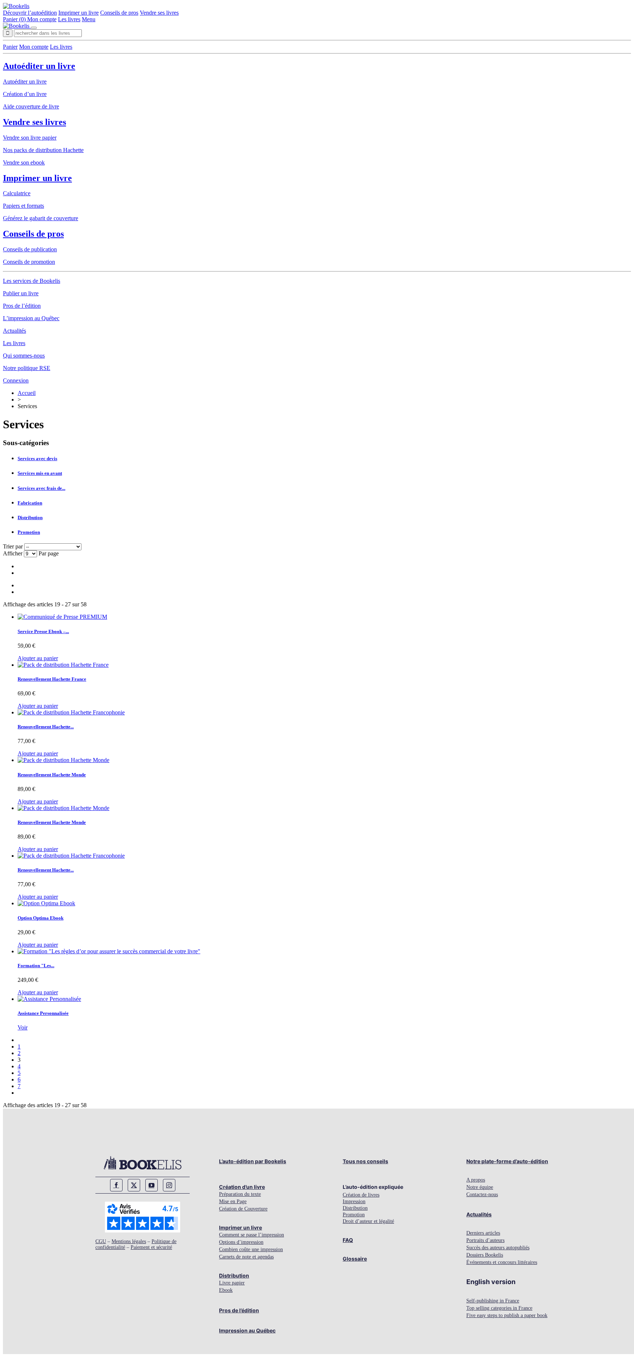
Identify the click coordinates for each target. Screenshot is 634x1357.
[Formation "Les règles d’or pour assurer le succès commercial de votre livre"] (109, 951)
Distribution (30, 517)
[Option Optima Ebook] (46, 903)
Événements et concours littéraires (501, 1262)
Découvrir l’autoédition (30, 13)
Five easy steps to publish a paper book (506, 1315)
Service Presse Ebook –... (43, 631)
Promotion (29, 532)
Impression (354, 1201)
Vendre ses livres (159, 13)
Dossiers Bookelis (484, 1255)
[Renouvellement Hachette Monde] (63, 760)
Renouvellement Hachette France (52, 679)
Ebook (226, 1290)
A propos (475, 1180)
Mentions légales (129, 1241)
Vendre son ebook (24, 162)
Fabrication (30, 503)
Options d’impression (241, 1242)
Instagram (169, 1185)
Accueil (27, 393)
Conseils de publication (30, 249)
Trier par (13, 546)
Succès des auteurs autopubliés (497, 1247)
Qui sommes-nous (24, 355)
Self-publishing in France (492, 1301)
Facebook (116, 1185)
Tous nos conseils (365, 1161)
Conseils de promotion (29, 262)
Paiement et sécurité (151, 1247)
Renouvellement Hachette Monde (52, 774)
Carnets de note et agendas (246, 1257)
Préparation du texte (240, 1194)
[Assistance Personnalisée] (49, 999)
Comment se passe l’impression (251, 1235)
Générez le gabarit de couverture (40, 218)
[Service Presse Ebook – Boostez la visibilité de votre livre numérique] (62, 617)
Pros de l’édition (22, 306)
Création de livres (361, 1195)
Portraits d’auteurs (485, 1240)
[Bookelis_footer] (142, 1163)
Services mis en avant (40, 473)
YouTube (151, 1185)
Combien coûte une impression (251, 1249)
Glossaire (355, 1259)
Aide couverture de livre (31, 106)
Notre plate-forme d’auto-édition (507, 1161)
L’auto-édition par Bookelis (252, 1161)
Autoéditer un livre (39, 66)
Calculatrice (16, 193)
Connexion (16, 380)
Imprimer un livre (78, 13)
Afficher (13, 553)
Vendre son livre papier (30, 137)
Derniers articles (483, 1233)
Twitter (134, 1185)
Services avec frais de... (41, 488)
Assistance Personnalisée (43, 1013)
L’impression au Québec (31, 318)
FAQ (348, 1240)
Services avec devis (37, 458)
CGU (100, 1241)
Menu (88, 19)
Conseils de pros (119, 13)
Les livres (69, 19)
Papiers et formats (23, 206)
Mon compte (42, 19)
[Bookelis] (16, 6)
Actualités (14, 331)
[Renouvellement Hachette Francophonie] (71, 712)
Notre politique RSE (26, 368)
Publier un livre (21, 293)
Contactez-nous (482, 1194)
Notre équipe (479, 1187)
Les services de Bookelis (31, 281)
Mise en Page (233, 1201)
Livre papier (232, 1283)
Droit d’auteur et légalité (368, 1221)
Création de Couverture (243, 1209)
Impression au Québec (247, 1330)
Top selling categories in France (499, 1308)
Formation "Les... (36, 965)
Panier (10, 47)
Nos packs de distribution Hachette (43, 150)
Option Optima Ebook (40, 918)
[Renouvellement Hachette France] (63, 665)
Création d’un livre (25, 94)
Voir (23, 1027)
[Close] (34, 28)
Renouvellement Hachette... (46, 726)
